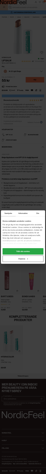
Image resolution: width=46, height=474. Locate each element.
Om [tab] (37, 213)
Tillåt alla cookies (23, 251)
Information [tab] (23, 213)
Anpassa (21, 259)
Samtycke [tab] (8, 213)
